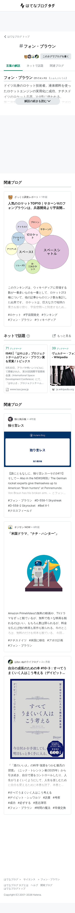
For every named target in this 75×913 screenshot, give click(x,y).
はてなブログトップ (14, 888)
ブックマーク (14, 348)
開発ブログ (46, 885)
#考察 (56, 797)
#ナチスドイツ (17, 640)
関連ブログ (57, 65)
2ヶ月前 (45, 661)
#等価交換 (59, 807)
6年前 (36, 527)
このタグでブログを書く (56, 56)
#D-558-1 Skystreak (48, 500)
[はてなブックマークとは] (28, 336)
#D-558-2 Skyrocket (21, 505)
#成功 (11, 802)
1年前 (44, 196)
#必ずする (24, 802)
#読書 (46, 797)
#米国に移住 (37, 640)
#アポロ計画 (55, 640)
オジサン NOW (22, 527)
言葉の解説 (13, 65)
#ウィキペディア (45, 319)
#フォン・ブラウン (20, 319)
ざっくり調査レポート (26, 196)
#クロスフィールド (20, 510)
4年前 (32, 419)
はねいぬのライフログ (26, 661)
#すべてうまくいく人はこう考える (30, 792)
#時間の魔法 (42, 807)
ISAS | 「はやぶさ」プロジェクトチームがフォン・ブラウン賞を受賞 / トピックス (25, 357)
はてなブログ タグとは (16, 885)
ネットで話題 (35, 65)
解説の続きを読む (35, 101)
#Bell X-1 (43, 505)
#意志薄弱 (39, 802)
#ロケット (14, 314)
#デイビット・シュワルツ (24, 797)
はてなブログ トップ (18, 36)
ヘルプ (34, 885)
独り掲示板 (20, 419)
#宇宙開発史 (31, 314)
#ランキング (49, 314)
